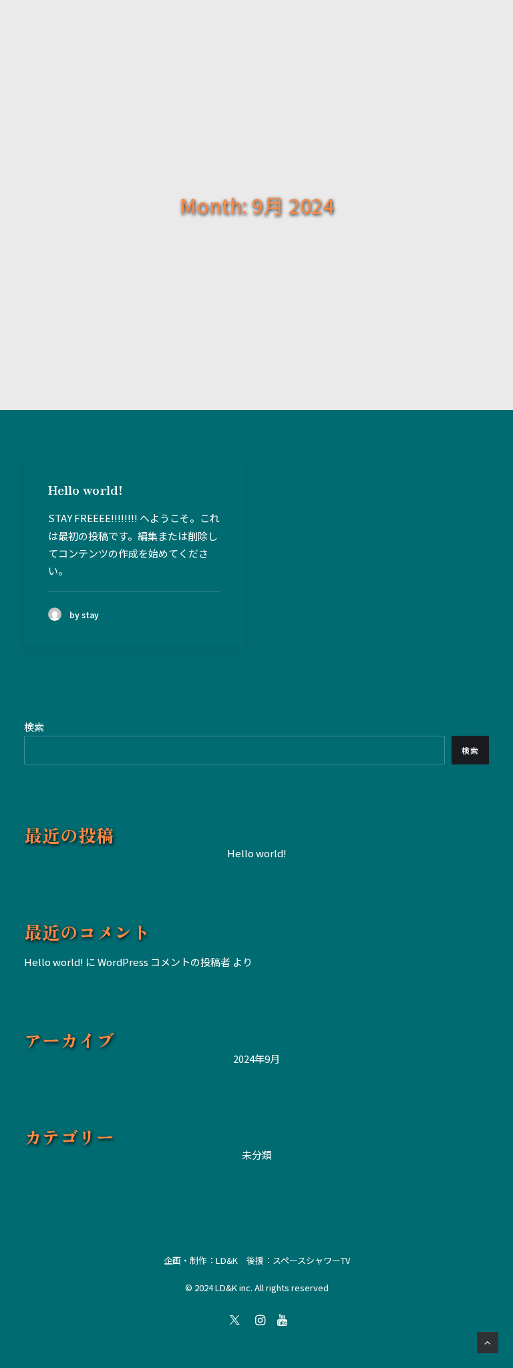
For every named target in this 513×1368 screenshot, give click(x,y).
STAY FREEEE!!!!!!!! (93, 518)
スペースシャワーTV (311, 1260)
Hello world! (85, 489)
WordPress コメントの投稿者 (164, 962)
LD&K (227, 1260)
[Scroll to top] (487, 1341)
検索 (34, 727)
